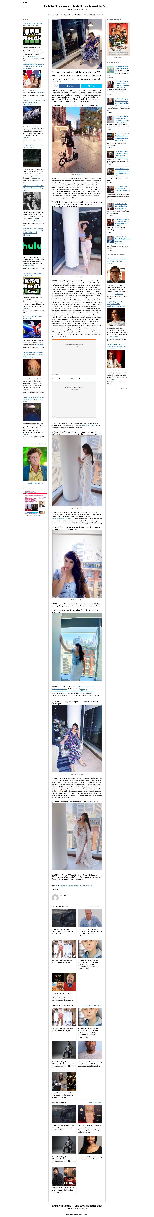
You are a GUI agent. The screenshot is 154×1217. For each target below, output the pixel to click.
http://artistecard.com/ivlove (61, 691)
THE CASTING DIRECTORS (92, 15)
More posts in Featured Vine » (95, 906)
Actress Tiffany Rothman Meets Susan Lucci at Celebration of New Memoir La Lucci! (63, 1095)
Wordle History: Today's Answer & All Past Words (33, 274)
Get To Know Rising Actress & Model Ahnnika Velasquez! (63, 961)
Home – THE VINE (53, 15)
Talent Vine (88, 886)
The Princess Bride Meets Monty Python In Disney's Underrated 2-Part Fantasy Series (33, 355)
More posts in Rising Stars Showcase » (93, 1005)
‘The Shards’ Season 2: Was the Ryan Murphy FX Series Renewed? (117, 261)
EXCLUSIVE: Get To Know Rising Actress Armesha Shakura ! (90, 1158)
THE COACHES (65, 15)
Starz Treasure (39, 515)
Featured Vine (63, 886)
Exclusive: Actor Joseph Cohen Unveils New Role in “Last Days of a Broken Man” (63, 931)
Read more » (34, 56)
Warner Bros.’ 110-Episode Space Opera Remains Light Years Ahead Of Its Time (34, 102)
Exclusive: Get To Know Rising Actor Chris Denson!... (121, 206)
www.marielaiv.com (88, 426)
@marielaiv (90, 687)
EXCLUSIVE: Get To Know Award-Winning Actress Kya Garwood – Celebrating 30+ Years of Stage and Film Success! (90, 1128)
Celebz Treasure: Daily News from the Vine (77, 6)
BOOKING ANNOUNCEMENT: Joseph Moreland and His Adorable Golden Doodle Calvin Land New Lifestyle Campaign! (63, 996)
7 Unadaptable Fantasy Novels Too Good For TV (33, 146)
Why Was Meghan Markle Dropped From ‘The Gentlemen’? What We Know (116, 304)
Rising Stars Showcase (75, 886)
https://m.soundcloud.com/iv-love (82, 691)
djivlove (82, 689)
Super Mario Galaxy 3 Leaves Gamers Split (32, 317)
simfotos (81, 174)
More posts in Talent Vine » (95, 1102)
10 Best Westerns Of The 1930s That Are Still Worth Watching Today (33, 188)
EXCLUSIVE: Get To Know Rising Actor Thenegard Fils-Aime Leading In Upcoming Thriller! (90, 1064)
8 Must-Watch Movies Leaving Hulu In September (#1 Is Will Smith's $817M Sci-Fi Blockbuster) (33, 232)
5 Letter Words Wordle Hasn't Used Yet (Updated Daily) (33, 25)
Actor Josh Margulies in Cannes (35, 483)
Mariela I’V (55, 889)
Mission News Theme (71, 1214)
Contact (104, 15)
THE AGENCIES (76, 15)
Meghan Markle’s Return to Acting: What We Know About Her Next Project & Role (116, 346)
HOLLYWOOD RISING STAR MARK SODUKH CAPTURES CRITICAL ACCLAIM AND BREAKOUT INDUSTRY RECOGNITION (88, 964)
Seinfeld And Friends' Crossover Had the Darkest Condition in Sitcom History (33, 66)
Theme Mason (44, 443)
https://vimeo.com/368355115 (61, 519)
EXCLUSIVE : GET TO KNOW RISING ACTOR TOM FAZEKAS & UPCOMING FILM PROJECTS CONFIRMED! (90, 932)
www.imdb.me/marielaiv (59, 689)
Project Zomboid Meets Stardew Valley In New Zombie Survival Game (33, 399)
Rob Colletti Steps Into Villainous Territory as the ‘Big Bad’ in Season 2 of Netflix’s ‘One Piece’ (63, 1065)
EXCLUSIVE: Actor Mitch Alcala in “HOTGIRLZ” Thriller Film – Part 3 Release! (63, 1190)
